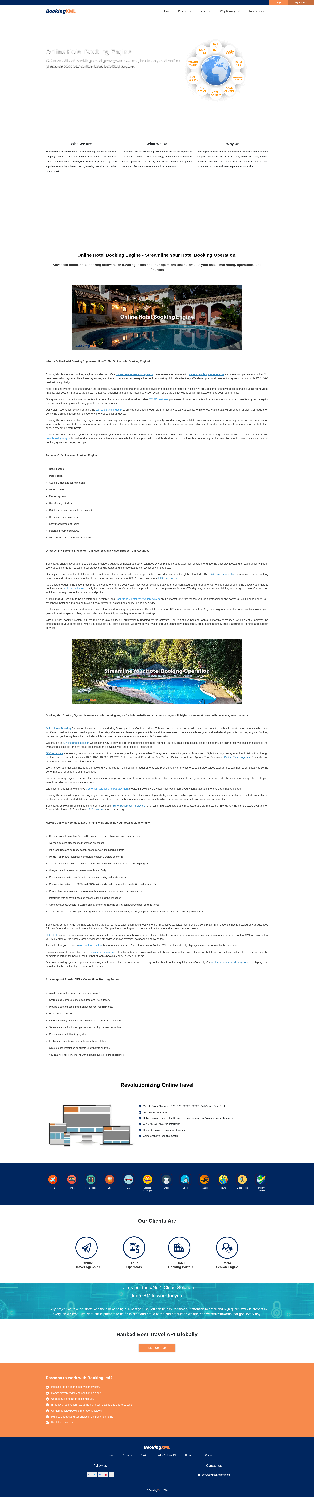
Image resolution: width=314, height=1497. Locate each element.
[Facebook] (89, 1474)
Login (279, 2)
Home (166, 11)
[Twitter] (94, 1474)
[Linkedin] (100, 1474)
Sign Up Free (157, 1347)
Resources (190, 1455)
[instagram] (111, 1474)
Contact (209, 1455)
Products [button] (183, 11)
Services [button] (205, 11)
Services (144, 1455)
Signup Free (301, 2)
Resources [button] (255, 11)
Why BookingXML (230, 11)
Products (127, 1455)
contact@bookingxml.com (216, 1474)
